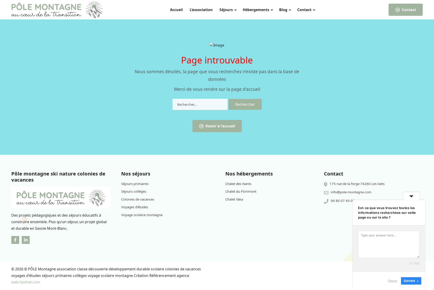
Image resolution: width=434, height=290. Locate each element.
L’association (201, 9)
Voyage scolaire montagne (142, 215)
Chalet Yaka (234, 199)
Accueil (176, 9)
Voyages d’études (134, 207)
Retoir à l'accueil (220, 126)
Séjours (226, 9)
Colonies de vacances (137, 199)
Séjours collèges (133, 191)
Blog (283, 9)
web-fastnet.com (25, 282)
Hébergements (256, 9)
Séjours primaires (135, 183)
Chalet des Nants (238, 183)
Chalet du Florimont (240, 191)
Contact (304, 9)
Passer (392, 281)
